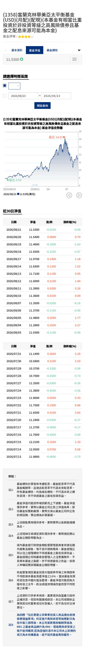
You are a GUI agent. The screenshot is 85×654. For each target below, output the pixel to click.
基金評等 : (10, 36)
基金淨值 (34, 50)
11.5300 (13, 59)
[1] (14, 86)
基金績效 (52, 50)
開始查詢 (42, 105)
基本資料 (17, 50)
